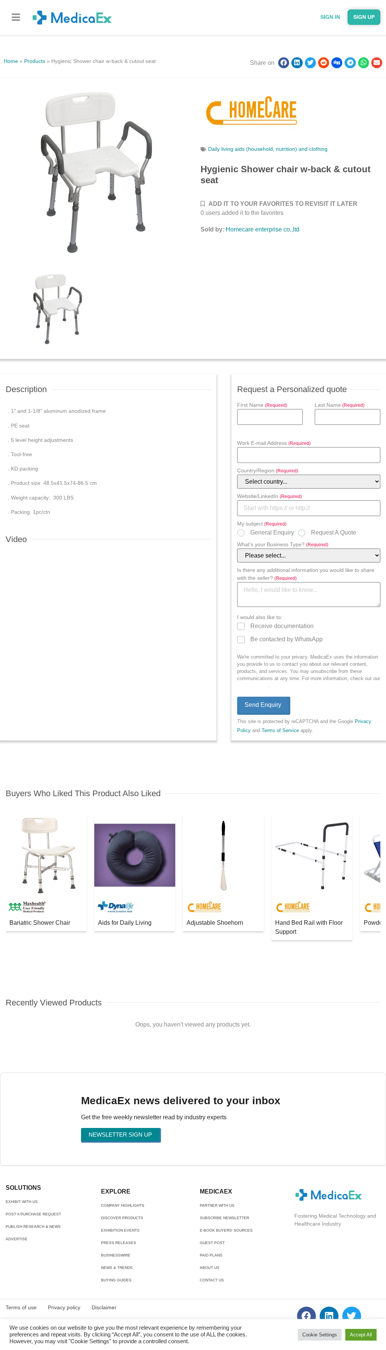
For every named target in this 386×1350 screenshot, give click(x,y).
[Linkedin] (329, 1316)
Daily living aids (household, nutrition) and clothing (268, 149)
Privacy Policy (252, 685)
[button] (15, 17)
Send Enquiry (263, 705)
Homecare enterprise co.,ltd (262, 229)
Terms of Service (280, 730)
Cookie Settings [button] (319, 1335)
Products (34, 61)
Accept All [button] (361, 1335)
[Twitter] (351, 1316)
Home (11, 61)
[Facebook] (306, 1316)
